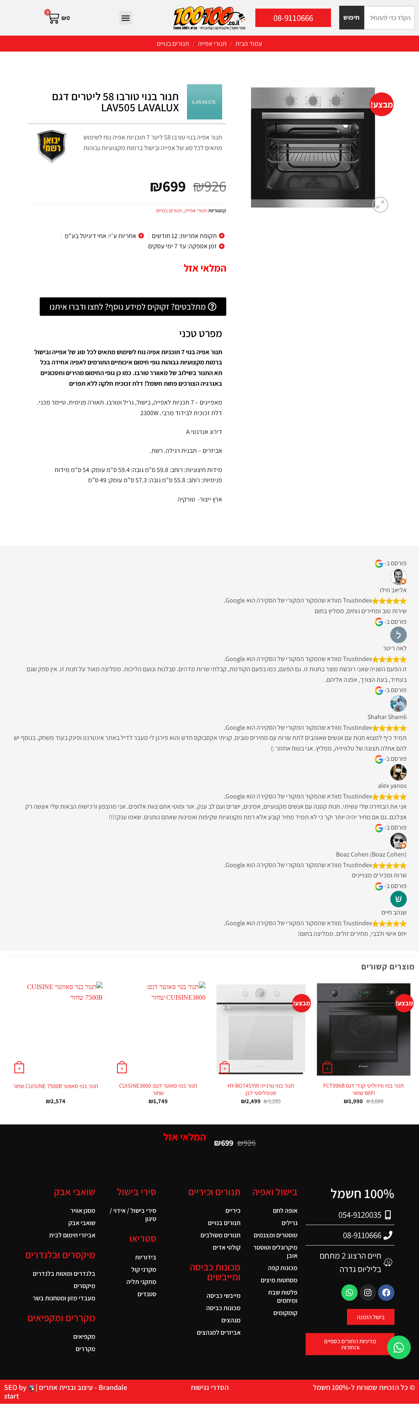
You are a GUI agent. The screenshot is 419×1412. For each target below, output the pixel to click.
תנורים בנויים (173, 43)
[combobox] (389, 17)
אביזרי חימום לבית (72, 1235)
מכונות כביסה (223, 1308)
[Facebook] (386, 1292)
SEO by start (16, 1392)
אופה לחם (285, 1210)
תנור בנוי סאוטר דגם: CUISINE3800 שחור (158, 1089)
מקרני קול (143, 1269)
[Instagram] (368, 1292)
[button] (126, 18)
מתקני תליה (141, 1281)
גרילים (289, 1223)
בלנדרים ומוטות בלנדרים (64, 1273)
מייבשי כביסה (224, 1295)
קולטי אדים (227, 1247)
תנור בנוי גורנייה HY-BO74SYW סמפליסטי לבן (261, 1089)
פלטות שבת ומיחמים (282, 1296)
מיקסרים (84, 1286)
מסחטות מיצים (279, 1280)
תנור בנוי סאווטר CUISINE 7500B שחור (55, 1086)
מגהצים (231, 1320)
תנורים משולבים (220, 1235)
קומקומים (285, 1313)
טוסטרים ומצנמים (275, 1235)
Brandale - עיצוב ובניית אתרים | (80, 1387)
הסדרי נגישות (210, 1387)
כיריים (233, 1210)
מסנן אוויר (82, 1210)
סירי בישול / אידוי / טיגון (133, 1214)
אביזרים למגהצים (219, 1332)
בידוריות (145, 1257)
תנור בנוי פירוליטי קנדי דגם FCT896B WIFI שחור (363, 1089)
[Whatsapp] (349, 1292)
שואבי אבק (81, 1223)
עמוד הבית (248, 43)
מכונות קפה (282, 1268)
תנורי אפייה (212, 43)
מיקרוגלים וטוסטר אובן (275, 1251)
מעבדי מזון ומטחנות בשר (64, 1298)
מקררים (85, 1349)
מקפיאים (84, 1336)
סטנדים (146, 1294)
